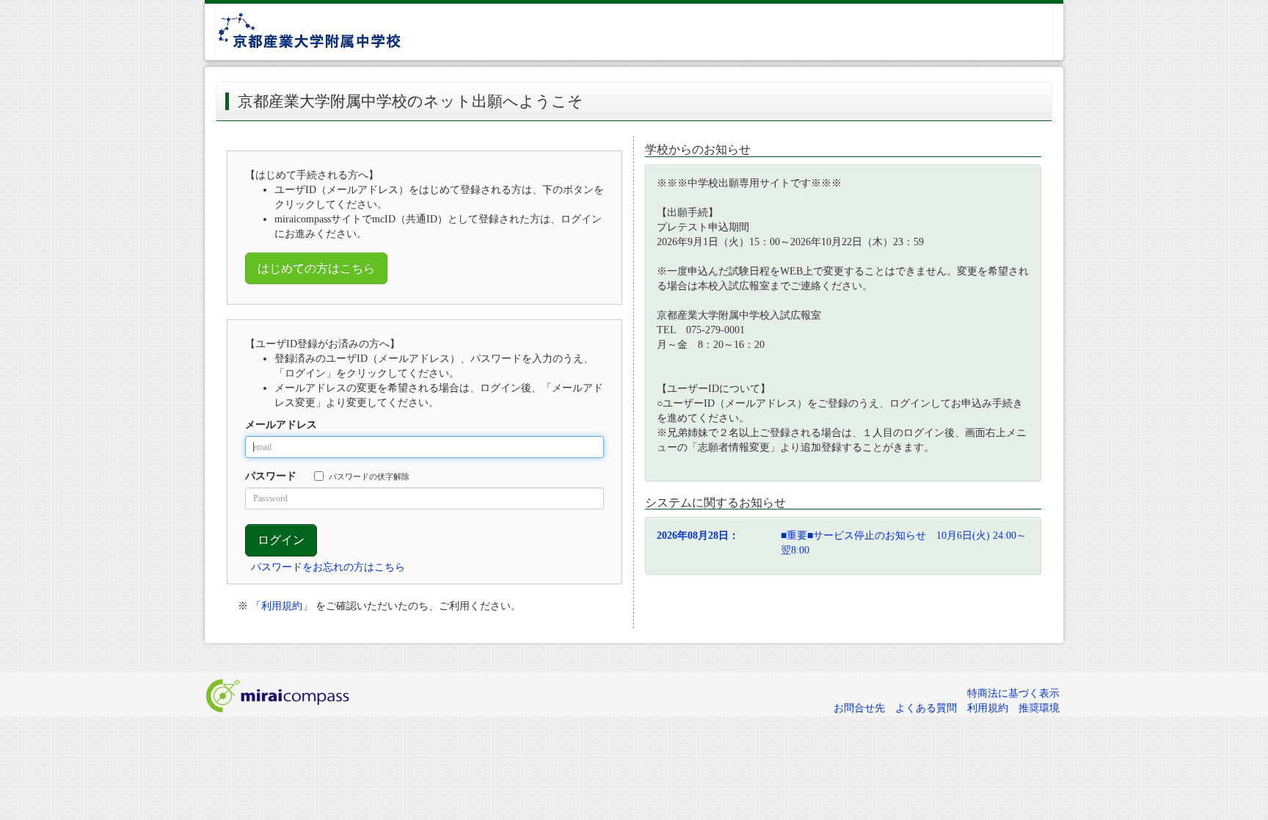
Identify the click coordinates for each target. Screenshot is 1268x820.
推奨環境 (1039, 708)
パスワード (270, 476)
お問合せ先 (859, 708)
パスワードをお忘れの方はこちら (328, 567)
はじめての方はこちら (316, 268)
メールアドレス (281, 424)
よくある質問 (926, 708)
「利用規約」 (282, 606)
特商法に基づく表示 (1013, 693)
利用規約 (987, 708)
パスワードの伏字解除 (369, 476)
